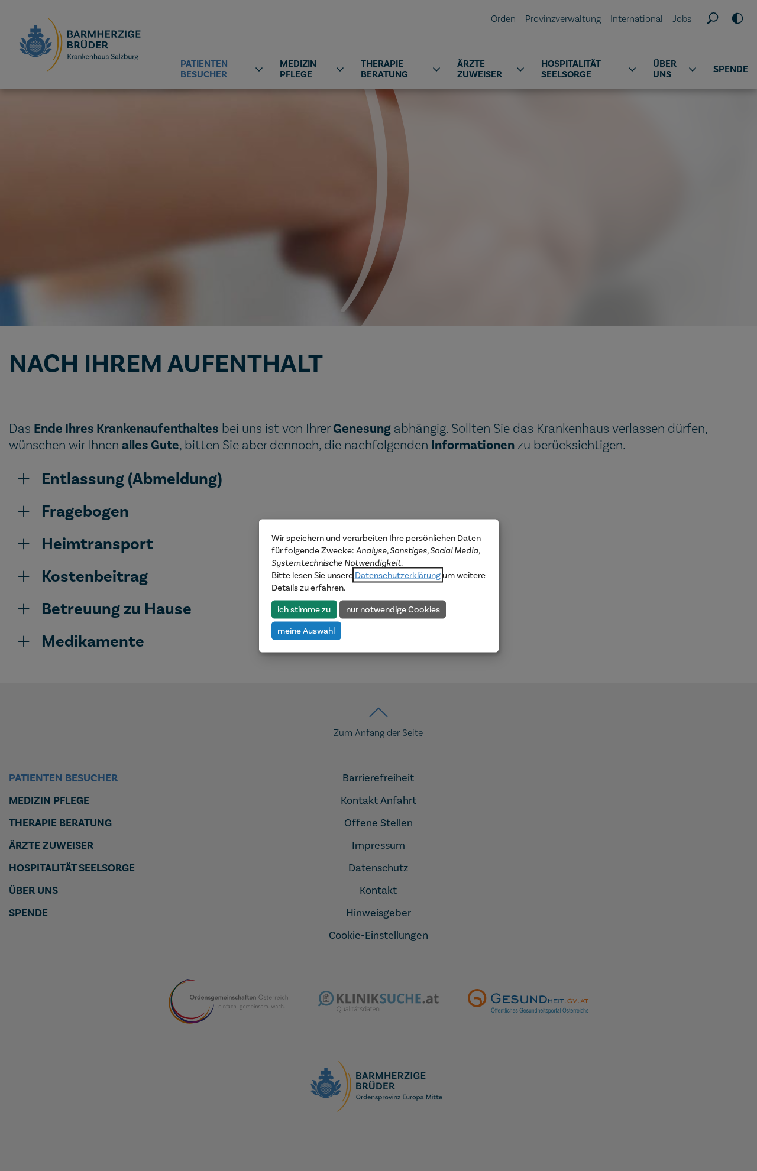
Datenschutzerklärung (398, 574)
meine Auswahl (306, 630)
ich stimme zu (304, 609)
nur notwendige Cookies (393, 609)
